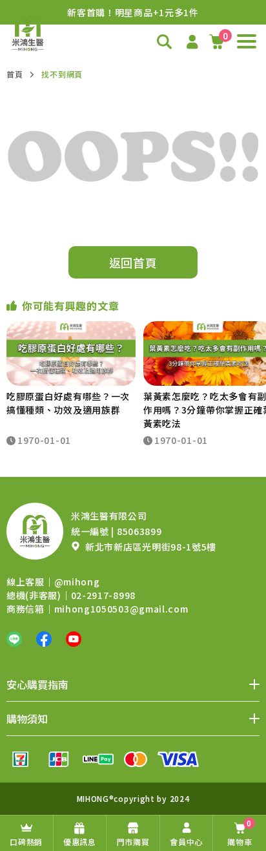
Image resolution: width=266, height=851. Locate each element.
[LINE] (14, 639)
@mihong (77, 581)
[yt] (73, 639)
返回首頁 (133, 262)
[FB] (44, 639)
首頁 (14, 73)
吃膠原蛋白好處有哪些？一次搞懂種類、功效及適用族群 (68, 403)
